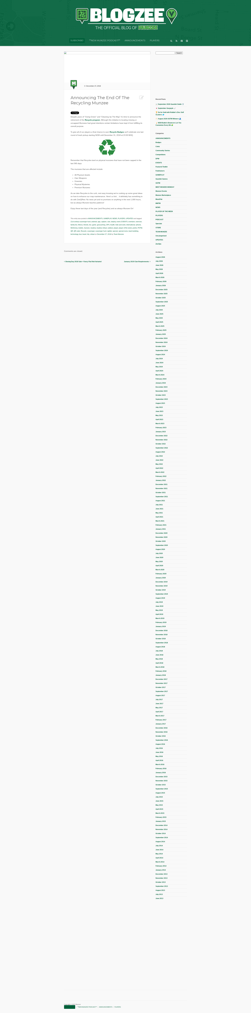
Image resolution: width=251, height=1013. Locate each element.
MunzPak (159, 199)
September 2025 (162, 302)
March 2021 (160, 521)
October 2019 (161, 590)
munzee (87, 228)
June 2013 (159, 898)
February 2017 (161, 720)
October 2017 (161, 687)
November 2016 (161, 732)
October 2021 (161, 492)
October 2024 (161, 346)
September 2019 (162, 594)
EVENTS (124, 222)
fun (90, 225)
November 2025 (161, 294)
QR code (77, 231)
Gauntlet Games (162, 179)
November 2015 (161, 781)
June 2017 (159, 704)
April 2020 (159, 566)
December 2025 (161, 290)
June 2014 (159, 850)
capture (104, 222)
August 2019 (160, 598)
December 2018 (161, 630)
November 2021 (161, 488)
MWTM (158, 203)
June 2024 (159, 363)
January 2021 (161, 529)
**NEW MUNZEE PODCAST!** (104, 40)
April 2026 (159, 273)
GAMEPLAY (107, 218)
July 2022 (159, 456)
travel (84, 234)
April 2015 (159, 809)
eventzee (131, 222)
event (119, 222)
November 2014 (161, 829)
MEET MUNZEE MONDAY (165, 187)
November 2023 (161, 391)
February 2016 (161, 768)
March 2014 (160, 862)
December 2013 (161, 874)
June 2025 (159, 314)
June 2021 (159, 509)
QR (72, 231)
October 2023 (161, 395)
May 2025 (159, 318)
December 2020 (161, 533)
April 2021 (159, 517)
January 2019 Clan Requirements (136, 262)
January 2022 (161, 480)
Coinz (158, 146)
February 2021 (161, 525)
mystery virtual (102, 228)
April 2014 (159, 858)
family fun (74, 225)
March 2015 (160, 813)
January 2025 (161, 334)
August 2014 (160, 842)
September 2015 (162, 789)
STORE (158, 228)
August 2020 (160, 549)
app (99, 222)
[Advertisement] (175, 76)
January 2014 (161, 870)
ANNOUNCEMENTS (135, 40)
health (112, 225)
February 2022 (161, 476)
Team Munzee (119, 234)
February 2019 (161, 622)
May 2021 (159, 513)
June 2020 (159, 557)
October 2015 (161, 785)
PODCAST (159, 219)
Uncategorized (161, 236)
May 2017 (159, 708)
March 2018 (160, 667)
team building (133, 231)
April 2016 (159, 760)
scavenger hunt (100, 231)
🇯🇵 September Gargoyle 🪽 (166, 108)
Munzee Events (161, 191)
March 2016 (160, 764)
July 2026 (159, 261)
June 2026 (159, 265)
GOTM (158, 183)
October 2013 (161, 882)
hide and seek (120, 225)
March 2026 (160, 277)
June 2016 (159, 752)
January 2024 (161, 383)
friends (86, 225)
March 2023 (160, 423)
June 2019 (159, 606)
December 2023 (161, 387)
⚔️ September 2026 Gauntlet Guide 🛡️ (170, 104)
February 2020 (161, 574)
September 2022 (162, 448)
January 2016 (161, 773)
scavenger (91, 231)
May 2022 (159, 464)
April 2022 (159, 468)
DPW (157, 159)
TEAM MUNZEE (161, 232)
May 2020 (159, 561)
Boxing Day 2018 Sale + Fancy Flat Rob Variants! (83, 262)
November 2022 (161, 440)
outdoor (110, 228)
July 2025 (159, 310)
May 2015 (159, 805)
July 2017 (159, 699)
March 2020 (160, 570)
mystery (93, 228)
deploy (113, 222)
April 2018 (159, 663)
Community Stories (163, 150)
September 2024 (162, 350)
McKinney (74, 228)
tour (80, 234)
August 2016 (160, 744)
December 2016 (161, 728)
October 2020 (161, 541)
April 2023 (159, 419)
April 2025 (159, 322)
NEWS (114, 218)
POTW (140, 228)
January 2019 (161, 626)
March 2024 (160, 375)
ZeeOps (158, 244)
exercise (139, 222)
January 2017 (161, 724)
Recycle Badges (117, 132)
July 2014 (159, 846)
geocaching (101, 225)
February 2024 (161, 379)
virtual (92, 234)
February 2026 (161, 281)
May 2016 (159, 756)
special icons (123, 231)
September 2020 (162, 545)
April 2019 (159, 614)
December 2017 (161, 679)
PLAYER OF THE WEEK (164, 211)
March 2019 (160, 618)
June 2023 (159, 411)
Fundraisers (160, 171)
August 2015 (160, 793)
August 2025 (160, 306)
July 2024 (159, 359)
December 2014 (161, 825)
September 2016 (162, 740)
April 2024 (159, 371)
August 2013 (160, 890)
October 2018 (161, 639)
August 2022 (160, 452)
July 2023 (159, 407)
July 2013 (159, 894)
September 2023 (162, 399)
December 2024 (161, 338)
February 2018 (161, 671)
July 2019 (159, 602)
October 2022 (161, 444)
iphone (138, 225)
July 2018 (159, 651)
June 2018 (159, 655)
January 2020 (161, 578)
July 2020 (159, 553)
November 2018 (161, 635)
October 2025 (161, 298)
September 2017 (162, 691)
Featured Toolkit (161, 167)
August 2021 (160, 501)
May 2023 (159, 415)
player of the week (125, 228)
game (94, 225)
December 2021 (161, 484)
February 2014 (161, 866)
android (94, 222)
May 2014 (159, 854)
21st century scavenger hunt (81, 222)
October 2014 (161, 833)
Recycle (84, 231)
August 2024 (160, 354)
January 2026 (161, 285)
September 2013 (162, 886)
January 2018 (161, 675)
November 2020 (161, 537)
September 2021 (162, 497)
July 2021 (159, 505)
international (130, 225)
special (115, 231)
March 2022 (160, 472)
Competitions (161, 155)
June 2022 (159, 460)
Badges (158, 142)
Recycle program (92, 120)
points (135, 228)
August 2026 (160, 257)
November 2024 (161, 342)
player (116, 228)
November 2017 (161, 683)
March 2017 (160, 716)
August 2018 (160, 647)
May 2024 (159, 367)
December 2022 (161, 436)
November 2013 (161, 878)
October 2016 (161, 736)
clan (108, 222)
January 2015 (161, 821)
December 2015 (161, 777)
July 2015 (159, 797)
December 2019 (161, 582)
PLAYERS (154, 40)
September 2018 (162, 643)
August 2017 (160, 695)
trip (88, 234)
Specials (159, 224)
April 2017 (159, 712)
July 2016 (159, 748)
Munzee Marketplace (163, 195)
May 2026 (159, 269)
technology (74, 234)
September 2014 (162, 837)
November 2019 (161, 586)
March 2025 (160, 326)
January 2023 (161, 432)
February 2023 (161, 428)
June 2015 (159, 801)
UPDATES (129, 218)
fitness (80, 225)
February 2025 (161, 330)
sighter (109, 231)
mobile (80, 228)
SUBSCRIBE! (76, 40)
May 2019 (159, 610)
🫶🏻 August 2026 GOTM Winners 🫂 (168, 119)
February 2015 (161, 817)
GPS (107, 225)
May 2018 (159, 659)
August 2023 (160, 403)
